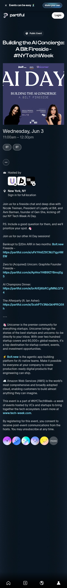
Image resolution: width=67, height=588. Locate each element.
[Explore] (42, 583)
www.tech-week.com (17, 413)
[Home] (8, 583)
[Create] (25, 583)
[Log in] (58, 583)
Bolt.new (58, 244)
